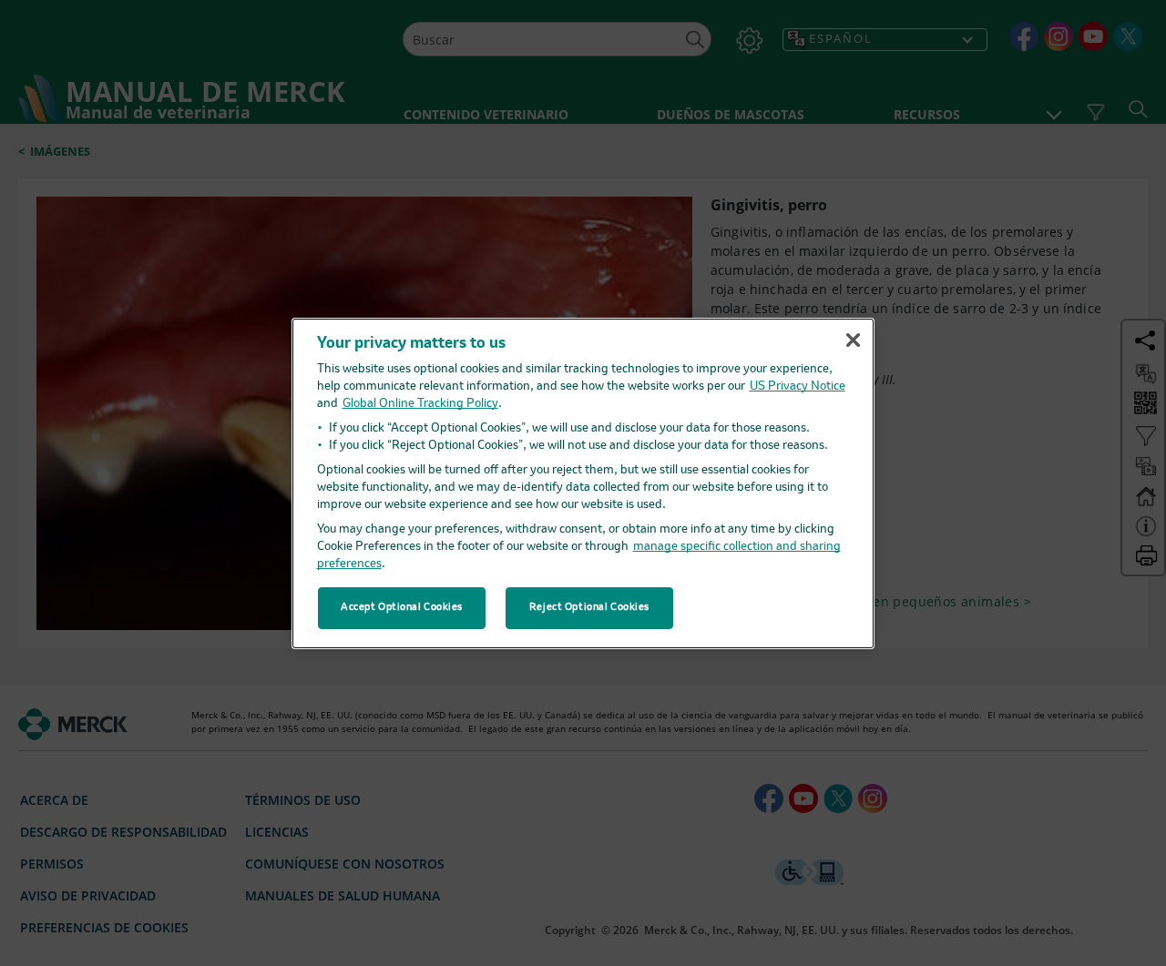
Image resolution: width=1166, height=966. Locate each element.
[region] (583, 482)
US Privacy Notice (797, 386)
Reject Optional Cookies (589, 607)
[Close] (853, 340)
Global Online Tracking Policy (420, 404)
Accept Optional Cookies (402, 607)
